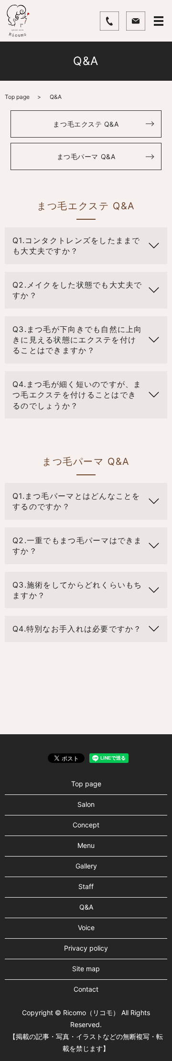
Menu (86, 845)
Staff (86, 886)
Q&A (86, 907)
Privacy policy (86, 948)
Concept (86, 825)
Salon (86, 804)
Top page (17, 96)
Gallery (86, 866)
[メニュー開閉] (158, 21)
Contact (86, 989)
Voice (86, 927)
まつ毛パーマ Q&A (86, 156)
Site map (86, 969)
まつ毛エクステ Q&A (85, 124)
